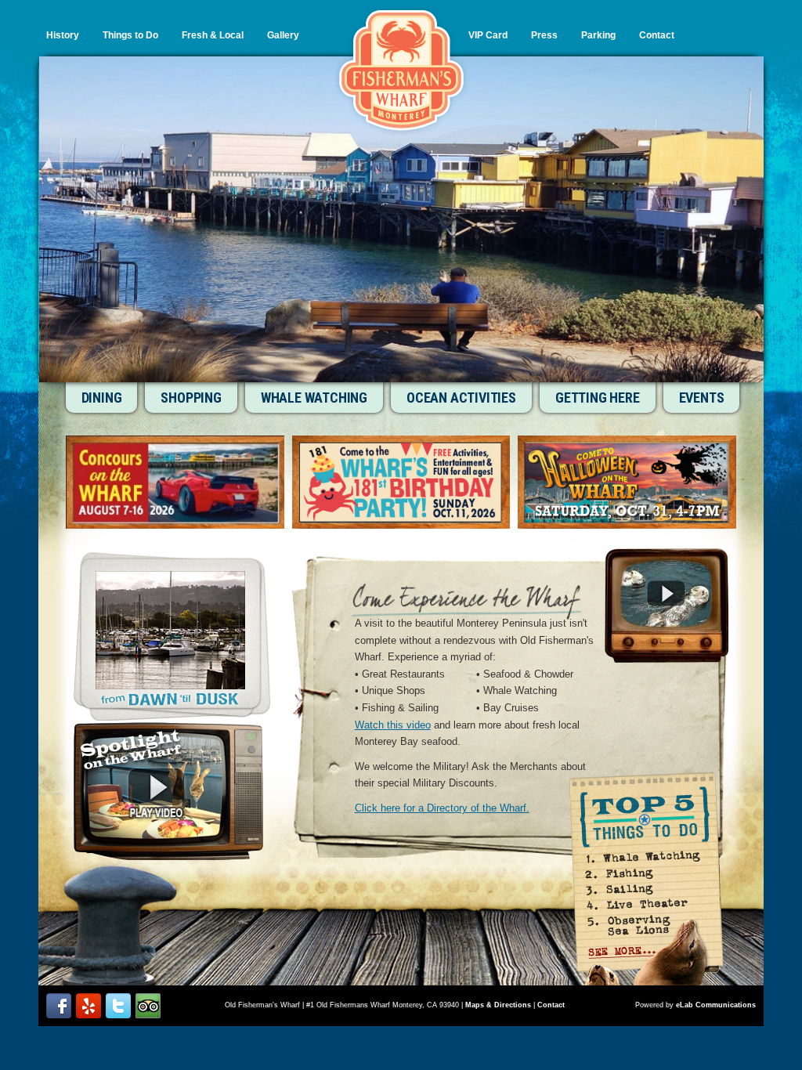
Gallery (283, 35)
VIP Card (488, 35)
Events (701, 397)
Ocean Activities (461, 397)
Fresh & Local (213, 35)
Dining (101, 397)
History (62, 35)
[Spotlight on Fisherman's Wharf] (168, 791)
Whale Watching (314, 397)
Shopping (191, 397)
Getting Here (597, 397)
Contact (656, 35)
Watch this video (393, 725)
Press (544, 35)
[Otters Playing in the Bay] (666, 605)
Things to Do (130, 35)
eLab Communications (716, 1005)
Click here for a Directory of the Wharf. (442, 808)
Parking (598, 35)
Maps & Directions (498, 1005)
